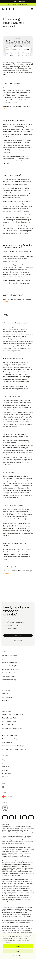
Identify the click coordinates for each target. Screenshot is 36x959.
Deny (17, 951)
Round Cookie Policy (9, 721)
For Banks (6, 690)
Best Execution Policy (9, 735)
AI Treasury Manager (10, 662)
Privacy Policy (20, 940)
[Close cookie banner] (30, 936)
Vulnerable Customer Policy (12, 728)
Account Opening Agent (10, 666)
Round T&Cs (6, 711)
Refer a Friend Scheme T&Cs (12, 714)
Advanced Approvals (9, 656)
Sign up (5, 770)
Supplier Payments (9, 673)
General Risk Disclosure (11, 725)
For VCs (5, 694)
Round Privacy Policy (9, 718)
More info (25, 4)
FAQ (3, 763)
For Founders (7, 697)
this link (6, 301)
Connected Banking (9, 680)
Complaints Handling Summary (13, 739)
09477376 (5, 870)
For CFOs (5, 700)
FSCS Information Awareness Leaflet (15, 749)
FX (3, 659)
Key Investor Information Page (13, 746)
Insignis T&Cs (7, 742)
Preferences (17, 955)
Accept (17, 946)
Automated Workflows (10, 669)
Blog (3, 760)
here (4, 108)
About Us (5, 767)
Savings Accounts (8, 676)
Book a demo (7, 773)
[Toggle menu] (32, 9)
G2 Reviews (6, 777)
